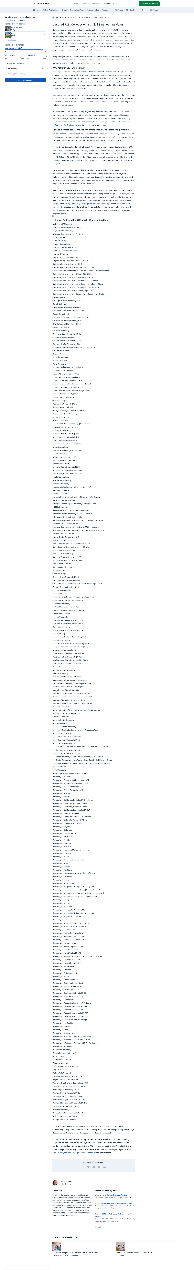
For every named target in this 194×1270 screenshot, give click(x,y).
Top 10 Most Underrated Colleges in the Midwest (114, 1203)
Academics (106, 10)
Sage (76, 3)
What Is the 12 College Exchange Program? (111, 1195)
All (38, 10)
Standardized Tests (77, 10)
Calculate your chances (149, 3)
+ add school (12, 41)
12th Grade (153, 10)
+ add (44, 68)
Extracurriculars (93, 10)
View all (98, 1227)
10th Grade (130, 10)
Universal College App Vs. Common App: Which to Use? (75, 1253)
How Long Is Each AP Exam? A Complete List (134, 1253)
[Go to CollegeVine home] (41, 3)
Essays (64, 10)
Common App (74, 1255)
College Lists (102, 17)
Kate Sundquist (61, 17)
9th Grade (119, 10)
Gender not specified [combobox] (15, 63)
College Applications (51, 10)
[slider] (42, 50)
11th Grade (142, 10)
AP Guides (120, 1255)
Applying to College (90, 17)
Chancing (85, 3)
